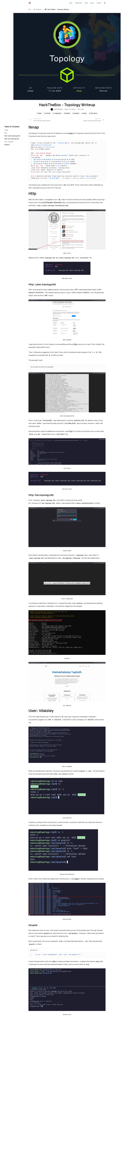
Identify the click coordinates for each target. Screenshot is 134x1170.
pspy (84, 113)
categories (78, 3)
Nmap (6, 130)
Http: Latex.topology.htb (12, 136)
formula (48, 113)
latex (40, 113)
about (92, 3)
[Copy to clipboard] (103, 142)
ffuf (70, 431)
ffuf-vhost (94, 113)
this (75, 344)
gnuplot (76, 113)
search (99, 3)
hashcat (67, 113)
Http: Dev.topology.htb (11, 139)
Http (5, 133)
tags (86, 3)
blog (70, 3)
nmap (70, 133)
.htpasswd (58, 113)
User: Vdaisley (8, 142)
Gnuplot (7, 144)
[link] (57, 9)
